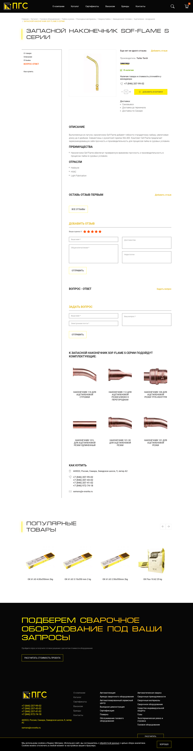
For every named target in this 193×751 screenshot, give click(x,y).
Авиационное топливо (122, 19)
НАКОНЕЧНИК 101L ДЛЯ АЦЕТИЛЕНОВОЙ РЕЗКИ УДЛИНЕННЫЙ (84, 443)
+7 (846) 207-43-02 (83, 480)
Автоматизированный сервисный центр (116, 701)
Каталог (75, 6)
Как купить (28, 71)
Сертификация (107, 710)
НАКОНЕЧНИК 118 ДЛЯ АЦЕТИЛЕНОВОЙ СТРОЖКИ (84, 394)
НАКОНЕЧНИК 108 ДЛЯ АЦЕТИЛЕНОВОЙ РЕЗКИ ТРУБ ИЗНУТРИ (155, 394)
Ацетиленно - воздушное (144, 19)
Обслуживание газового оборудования (112, 719)
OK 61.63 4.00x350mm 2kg (40, 579)
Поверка (104, 714)
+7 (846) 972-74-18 (83, 485)
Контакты (140, 6)
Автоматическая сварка (149, 693)
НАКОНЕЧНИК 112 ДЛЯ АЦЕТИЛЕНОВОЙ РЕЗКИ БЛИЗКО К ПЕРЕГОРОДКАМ (120, 396)
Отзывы (27, 60)
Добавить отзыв (159, 50)
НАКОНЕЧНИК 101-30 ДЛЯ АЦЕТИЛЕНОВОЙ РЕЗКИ (120, 443)
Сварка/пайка (104, 19)
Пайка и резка (68, 19)
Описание (28, 57)
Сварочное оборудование (150, 704)
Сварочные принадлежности (151, 696)
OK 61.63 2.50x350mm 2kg (115, 579)
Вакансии (110, 6)
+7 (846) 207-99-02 (134, 83)
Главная (25, 19)
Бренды (125, 6)
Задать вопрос (164, 289)
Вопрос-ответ (31, 64)
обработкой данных (109, 743)
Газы (139, 714)
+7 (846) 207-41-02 (83, 482)
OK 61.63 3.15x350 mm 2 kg (78, 579)
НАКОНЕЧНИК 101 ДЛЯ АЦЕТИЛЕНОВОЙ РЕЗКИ (155, 443)
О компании (58, 6)
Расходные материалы (86, 19)
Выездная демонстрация (112, 707)
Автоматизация (107, 693)
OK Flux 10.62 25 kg (152, 579)
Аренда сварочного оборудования (117, 696)
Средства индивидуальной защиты (150, 709)
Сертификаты (92, 6)
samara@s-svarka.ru (83, 491)
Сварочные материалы (148, 700)
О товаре (28, 53)
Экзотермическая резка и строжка (150, 719)
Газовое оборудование (50, 19)
